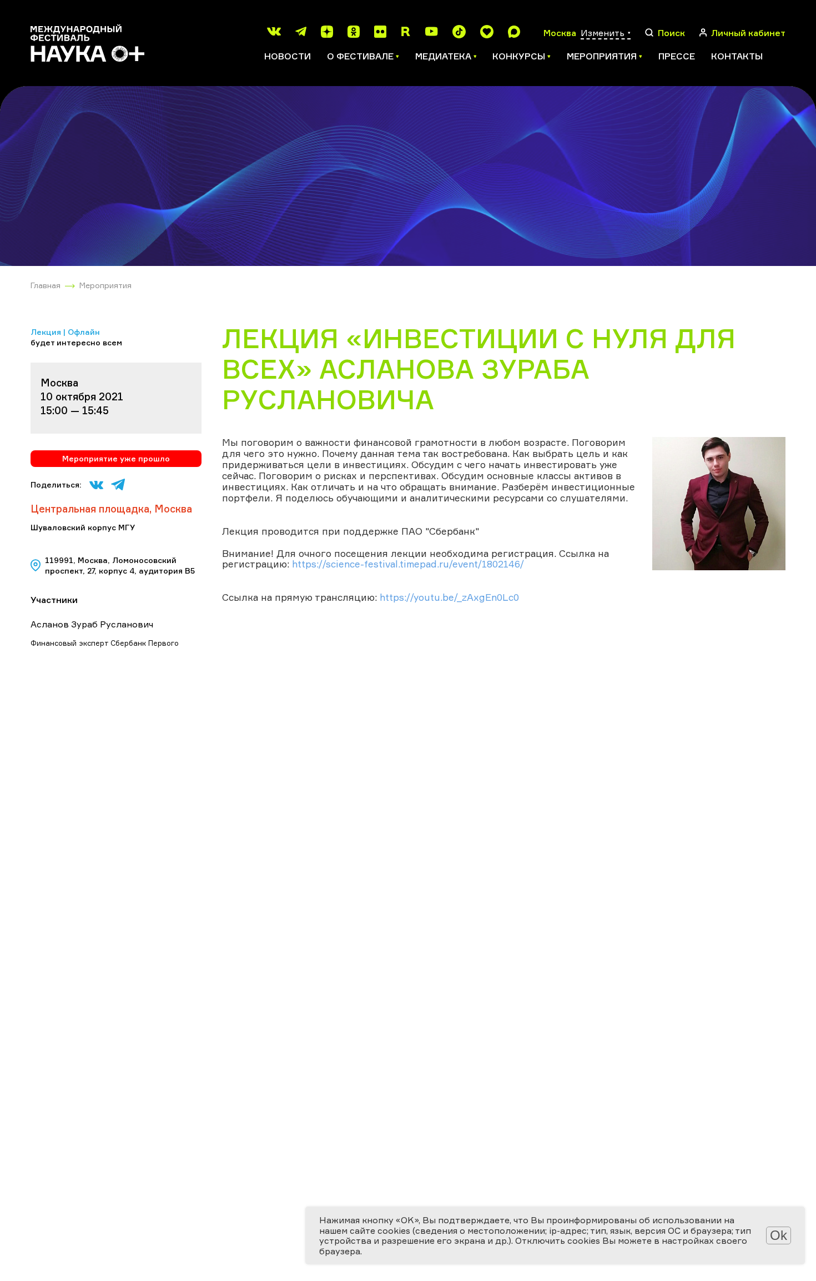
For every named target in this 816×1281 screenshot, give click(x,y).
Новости (287, 56)
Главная (46, 285)
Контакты (737, 56)
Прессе (676, 56)
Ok (778, 1235)
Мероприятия (105, 285)
